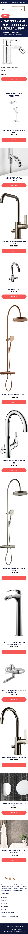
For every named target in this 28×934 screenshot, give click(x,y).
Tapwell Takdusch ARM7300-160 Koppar (14, 395)
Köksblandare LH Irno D (14, 289)
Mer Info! (14, 79)
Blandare (15, 67)
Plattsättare (5, 906)
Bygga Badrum (6, 903)
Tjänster (4, 897)
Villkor (19, 929)
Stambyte (5, 910)
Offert (5, 16)
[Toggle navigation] (3, 8)
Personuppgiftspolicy (9, 931)
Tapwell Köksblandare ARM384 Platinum (14, 757)
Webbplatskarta (20, 931)
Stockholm (5, 2)
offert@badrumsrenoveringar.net (19, 2)
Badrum (10, 67)
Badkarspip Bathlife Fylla (14, 178)
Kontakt (14, 929)
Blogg (8, 929)
